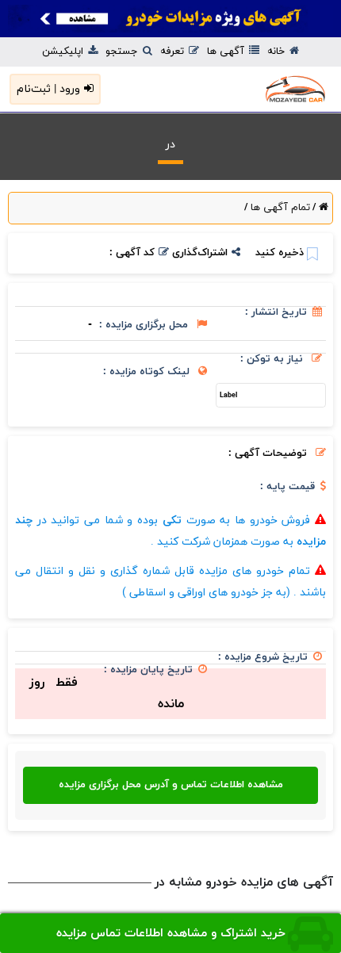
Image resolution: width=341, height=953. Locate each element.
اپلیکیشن (64, 51)
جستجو (123, 51)
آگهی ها (227, 51)
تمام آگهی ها (278, 208)
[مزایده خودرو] (261, 89)
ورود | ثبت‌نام (48, 89)
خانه (277, 51)
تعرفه (173, 51)
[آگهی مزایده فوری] (170, 19)
